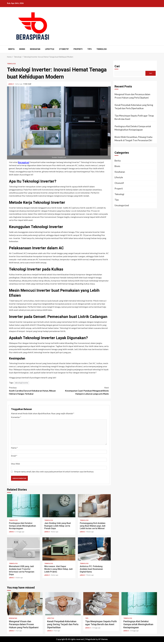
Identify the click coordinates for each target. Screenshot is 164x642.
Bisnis (22, 49)
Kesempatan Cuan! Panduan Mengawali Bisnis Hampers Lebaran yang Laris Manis (87, 390)
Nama (14, 447)
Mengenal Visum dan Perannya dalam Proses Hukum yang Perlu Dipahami (132, 96)
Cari (117, 66)
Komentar (16, 417)
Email (14, 455)
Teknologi (101, 49)
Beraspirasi (23, 162)
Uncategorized (122, 205)
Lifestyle (49, 49)
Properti (78, 49)
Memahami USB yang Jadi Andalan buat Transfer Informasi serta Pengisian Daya (23, 548)
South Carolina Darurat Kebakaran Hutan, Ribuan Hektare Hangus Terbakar (32, 390)
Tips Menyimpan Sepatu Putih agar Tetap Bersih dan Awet (134, 117)
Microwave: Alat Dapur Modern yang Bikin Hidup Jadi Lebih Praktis (58, 548)
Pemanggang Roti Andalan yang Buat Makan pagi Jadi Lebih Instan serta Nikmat (94, 505)
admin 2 (11, 84)
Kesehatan (35, 49)
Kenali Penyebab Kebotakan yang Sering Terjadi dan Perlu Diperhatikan (134, 107)
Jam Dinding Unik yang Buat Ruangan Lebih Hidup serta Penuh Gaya (58, 505)
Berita (11, 49)
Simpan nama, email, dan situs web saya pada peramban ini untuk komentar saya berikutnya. (54, 471)
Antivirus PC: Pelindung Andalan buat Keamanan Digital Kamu (94, 548)
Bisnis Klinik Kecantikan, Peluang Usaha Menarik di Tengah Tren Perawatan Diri (133, 139)
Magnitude (90, 639)
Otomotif (64, 49)
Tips (89, 49)
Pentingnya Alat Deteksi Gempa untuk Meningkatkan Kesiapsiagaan (23, 505)
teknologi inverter (21, 383)
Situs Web (15, 463)
